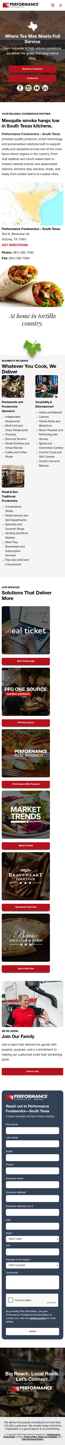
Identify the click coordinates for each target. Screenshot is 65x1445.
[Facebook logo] (20, 88)
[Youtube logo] (37, 88)
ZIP (8, 1246)
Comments (12, 1273)
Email (9, 1152)
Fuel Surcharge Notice (32, 1439)
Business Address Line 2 (19, 1206)
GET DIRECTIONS (15, 245)
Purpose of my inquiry (18, 1260)
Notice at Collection (47, 1437)
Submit (32, 1332)
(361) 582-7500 (23, 252)
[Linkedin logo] (45, 88)
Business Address (16, 1192)
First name (12, 1125)
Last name (12, 1138)
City (8, 1220)
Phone (10, 1165)
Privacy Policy (30, 1437)
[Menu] (60, 5)
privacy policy (38, 1318)
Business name (15, 1179)
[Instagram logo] (28, 88)
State (9, 1233)
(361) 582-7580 (19, 258)
